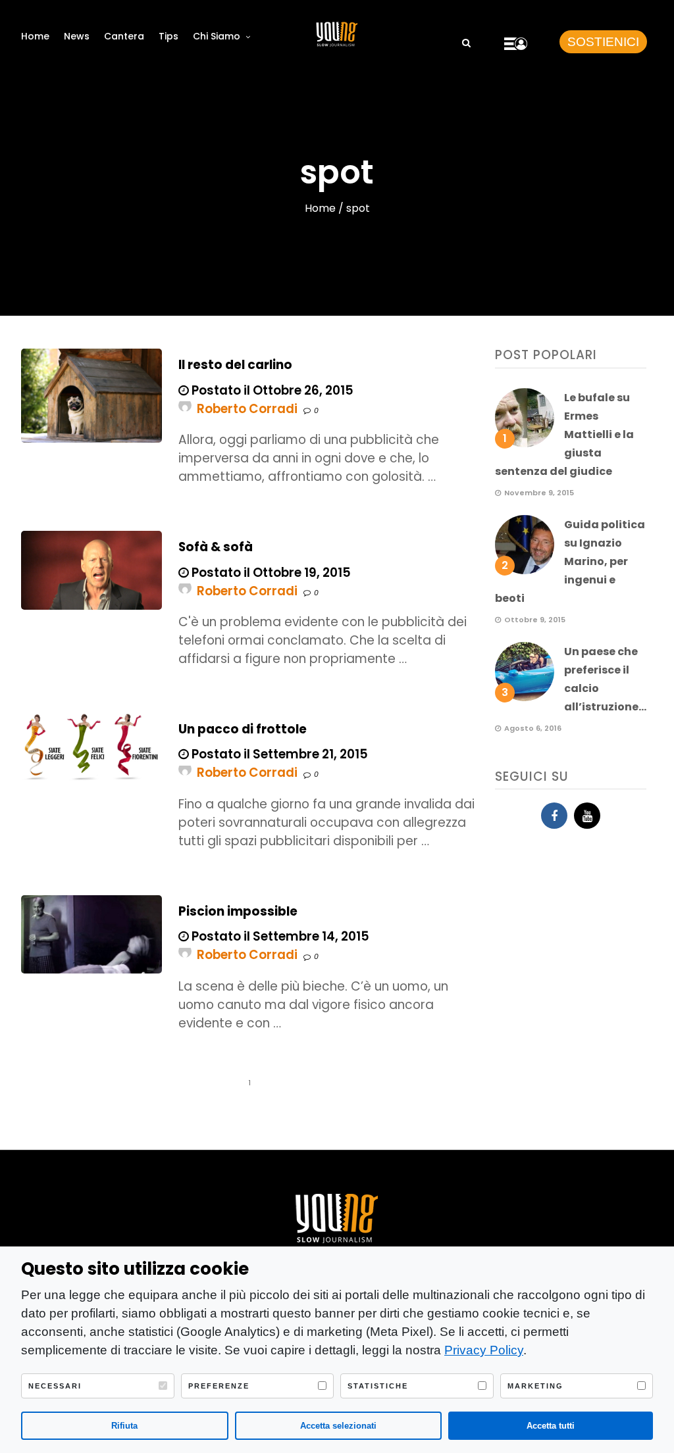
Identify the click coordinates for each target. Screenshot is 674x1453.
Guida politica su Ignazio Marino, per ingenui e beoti (570, 561)
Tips (168, 36)
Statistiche (378, 1386)
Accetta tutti (551, 1426)
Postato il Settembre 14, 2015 (279, 936)
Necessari (55, 1386)
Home (35, 36)
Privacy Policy (483, 1350)
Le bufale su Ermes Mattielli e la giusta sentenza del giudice (564, 434)
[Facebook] (554, 815)
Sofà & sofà (215, 547)
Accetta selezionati (338, 1426)
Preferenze (218, 1386)
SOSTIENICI (603, 42)
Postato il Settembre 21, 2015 (278, 754)
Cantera (124, 36)
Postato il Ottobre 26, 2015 (271, 390)
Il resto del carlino (235, 365)
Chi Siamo (216, 36)
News (77, 36)
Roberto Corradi (247, 409)
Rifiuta (124, 1426)
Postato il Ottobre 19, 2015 (270, 572)
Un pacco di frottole (242, 729)
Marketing (535, 1386)
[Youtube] (587, 815)
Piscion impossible (238, 911)
